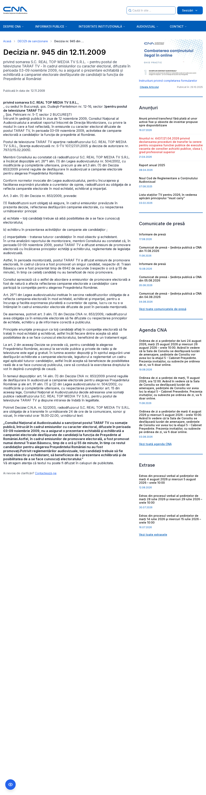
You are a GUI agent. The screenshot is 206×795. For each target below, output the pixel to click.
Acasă (7, 41)
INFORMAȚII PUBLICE (49, 26)
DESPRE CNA (12, 26)
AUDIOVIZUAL (146, 26)
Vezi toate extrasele (153, 534)
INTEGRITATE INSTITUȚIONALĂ (100, 26)
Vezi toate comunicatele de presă (162, 309)
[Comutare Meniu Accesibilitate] (10, 784)
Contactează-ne (46, 473)
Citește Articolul (149, 87)
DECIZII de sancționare (33, 41)
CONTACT (177, 26)
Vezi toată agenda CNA (155, 444)
